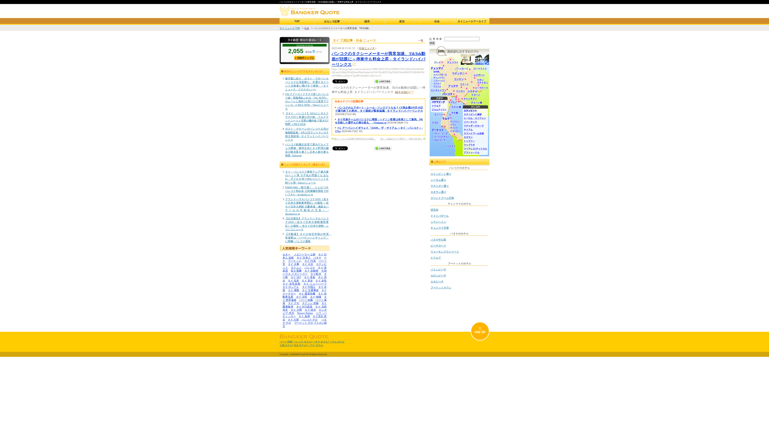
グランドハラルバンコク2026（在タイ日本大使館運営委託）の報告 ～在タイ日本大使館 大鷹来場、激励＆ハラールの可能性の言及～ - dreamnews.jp (307, 206)
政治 (402, 21)
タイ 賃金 (309, 277)
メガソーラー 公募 (305, 254)
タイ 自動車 (311, 270)
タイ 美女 (307, 280)
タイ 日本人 (304, 257)
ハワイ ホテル (315, 345)
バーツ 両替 (286, 341)
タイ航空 (315, 273)
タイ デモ (293, 303)
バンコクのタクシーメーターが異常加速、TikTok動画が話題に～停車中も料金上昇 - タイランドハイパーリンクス (378, 59)
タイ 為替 (304, 316)
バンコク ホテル (302, 341)
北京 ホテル (300, 345)
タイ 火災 (307, 264)
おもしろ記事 (332, 21)
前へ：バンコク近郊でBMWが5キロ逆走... (355, 139)
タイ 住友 (293, 280)
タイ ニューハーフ (315, 283)
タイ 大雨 (296, 309)
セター (287, 254)
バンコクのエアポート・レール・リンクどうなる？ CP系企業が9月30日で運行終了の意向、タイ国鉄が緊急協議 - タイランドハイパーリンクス (379, 109)
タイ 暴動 (293, 290)
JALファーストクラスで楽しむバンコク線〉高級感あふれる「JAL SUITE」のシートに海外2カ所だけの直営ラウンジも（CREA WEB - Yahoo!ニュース (307, 101)
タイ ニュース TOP (290, 28)
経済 (367, 21)
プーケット (295, 260)
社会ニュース (367, 48)
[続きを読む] (402, 92)
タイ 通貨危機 (307, 293)
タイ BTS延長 (304, 306)
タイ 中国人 (309, 286)
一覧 (420, 40)
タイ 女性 (321, 280)
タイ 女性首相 (291, 283)
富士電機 (296, 270)
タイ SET (296, 277)
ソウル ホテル (336, 341)
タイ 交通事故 (310, 290)
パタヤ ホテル (320, 341)
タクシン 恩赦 (310, 303)
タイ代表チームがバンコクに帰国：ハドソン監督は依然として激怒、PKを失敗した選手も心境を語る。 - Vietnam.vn (379, 121)
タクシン (296, 267)
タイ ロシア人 (291, 286)
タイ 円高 (310, 260)
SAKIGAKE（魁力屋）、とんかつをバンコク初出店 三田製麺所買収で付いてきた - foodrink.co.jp (307, 191)
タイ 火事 (293, 264)
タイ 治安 (301, 296)
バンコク (309, 267)
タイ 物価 (315, 296)
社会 (437, 21)
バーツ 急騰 (306, 299)
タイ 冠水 (310, 309)
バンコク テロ (309, 319)
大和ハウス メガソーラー (305, 272)
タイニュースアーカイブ (472, 21)
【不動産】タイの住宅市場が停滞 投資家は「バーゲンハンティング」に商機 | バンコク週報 (308, 238)
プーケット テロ (303, 322)
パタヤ (317, 257)
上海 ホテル (286, 345)
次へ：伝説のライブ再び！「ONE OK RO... (401, 139)
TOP (297, 21)
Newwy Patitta (305, 313)
